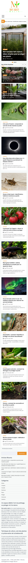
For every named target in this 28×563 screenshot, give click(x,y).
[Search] (25, 16)
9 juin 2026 (10, 58)
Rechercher (22, 453)
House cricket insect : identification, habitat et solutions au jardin (13, 195)
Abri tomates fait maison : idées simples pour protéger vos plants (14, 54)
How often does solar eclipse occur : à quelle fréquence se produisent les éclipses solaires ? (13, 160)
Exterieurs (3, 490)
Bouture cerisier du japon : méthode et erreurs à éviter (14, 438)
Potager (5, 49)
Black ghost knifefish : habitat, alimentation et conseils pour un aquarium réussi (12, 264)
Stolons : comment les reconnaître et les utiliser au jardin (13, 404)
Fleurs (4, 90)
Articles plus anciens (7, 448)
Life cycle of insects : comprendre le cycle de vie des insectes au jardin (13, 125)
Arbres (5, 75)
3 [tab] (15, 62)
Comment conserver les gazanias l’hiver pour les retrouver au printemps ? (14, 93)
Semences (3, 497)
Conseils (5, 156)
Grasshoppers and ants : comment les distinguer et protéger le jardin (13, 370)
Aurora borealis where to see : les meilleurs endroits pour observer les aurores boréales (13, 300)
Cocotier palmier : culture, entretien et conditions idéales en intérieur (14, 78)
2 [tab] (14, 62)
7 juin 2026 (10, 97)
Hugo (5, 58)
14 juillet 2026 (11, 81)
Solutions (5, 122)
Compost (3, 485)
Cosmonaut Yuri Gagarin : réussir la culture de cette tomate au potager (13, 229)
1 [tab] (12, 62)
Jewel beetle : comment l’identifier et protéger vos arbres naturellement (13, 335)
